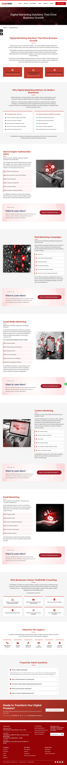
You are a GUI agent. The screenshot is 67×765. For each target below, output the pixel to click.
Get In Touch (61, 3)
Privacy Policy (31, 762)
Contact (51, 3)
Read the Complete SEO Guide (50, 212)
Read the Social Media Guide (51, 386)
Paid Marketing (37, 726)
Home (20, 3)
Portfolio (26, 751)
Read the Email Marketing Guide (50, 555)
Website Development (39, 732)
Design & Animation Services (41, 730)
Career (4, 753)
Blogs (39, 3)
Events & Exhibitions (39, 734)
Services (26, 3)
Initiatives (5, 757)
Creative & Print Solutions (30, 755)
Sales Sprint (48, 751)
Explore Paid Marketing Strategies (49, 297)
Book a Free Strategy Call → (55, 710)
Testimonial (26, 753)
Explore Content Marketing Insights (49, 472)
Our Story (5, 749)
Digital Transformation (50, 753)
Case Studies (33, 3)
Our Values (5, 751)
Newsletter (47, 749)
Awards (5, 755)
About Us (45, 3)
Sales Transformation (39, 728)
